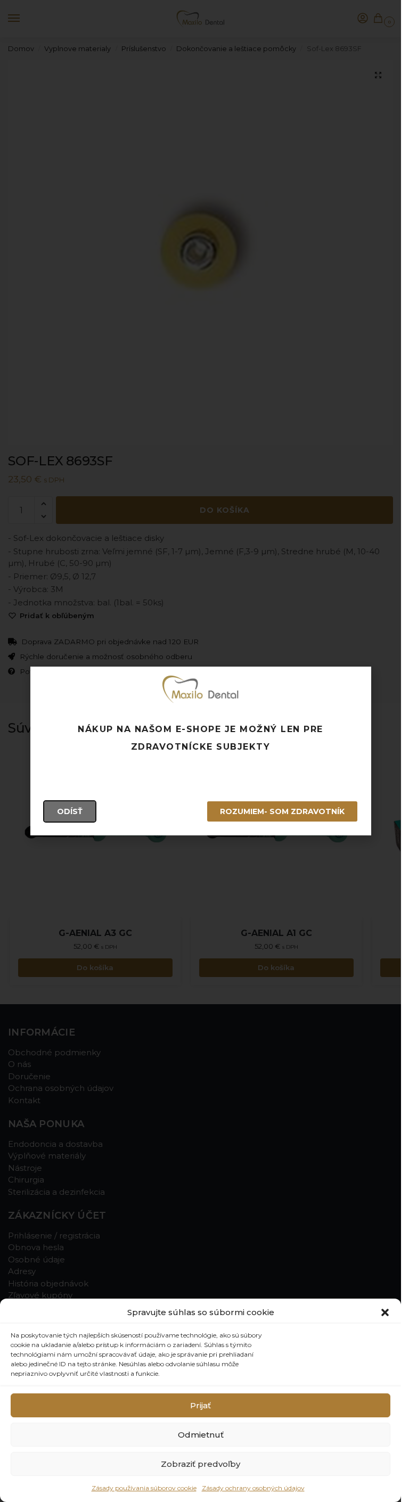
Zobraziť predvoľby (200, 1464)
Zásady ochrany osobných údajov (253, 1488)
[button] (385, 1312)
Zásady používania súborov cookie (144, 1488)
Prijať (200, 1405)
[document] (200, 751)
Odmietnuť (201, 1435)
